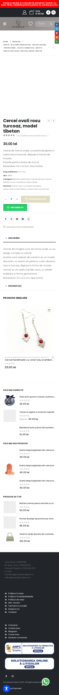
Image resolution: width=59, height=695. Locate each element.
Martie (6, 182)
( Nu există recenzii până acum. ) (32, 135)
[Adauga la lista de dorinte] (52, 357)
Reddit (22, 218)
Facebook (5, 218)
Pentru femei (31, 182)
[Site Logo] (14, 24)
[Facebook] (48, 12)
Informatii (17, 207)
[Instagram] (53, 12)
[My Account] (24, 12)
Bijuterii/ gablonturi (21, 179)
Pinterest (17, 218)
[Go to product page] (29, 329)
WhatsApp (28, 218)
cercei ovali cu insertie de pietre (26, 186)
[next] (53, 121)
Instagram (12, 676)
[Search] (51, 23)
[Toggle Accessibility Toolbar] (6, 689)
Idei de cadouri (44, 179)
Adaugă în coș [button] (49, 310)
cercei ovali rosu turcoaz (38, 189)
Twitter (11, 218)
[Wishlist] (30, 24)
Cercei (34, 179)
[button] (5, 23)
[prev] (49, 121)
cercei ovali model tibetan (14, 189)
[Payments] (12, 688)
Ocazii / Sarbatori (17, 182)
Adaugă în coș (37, 199)
